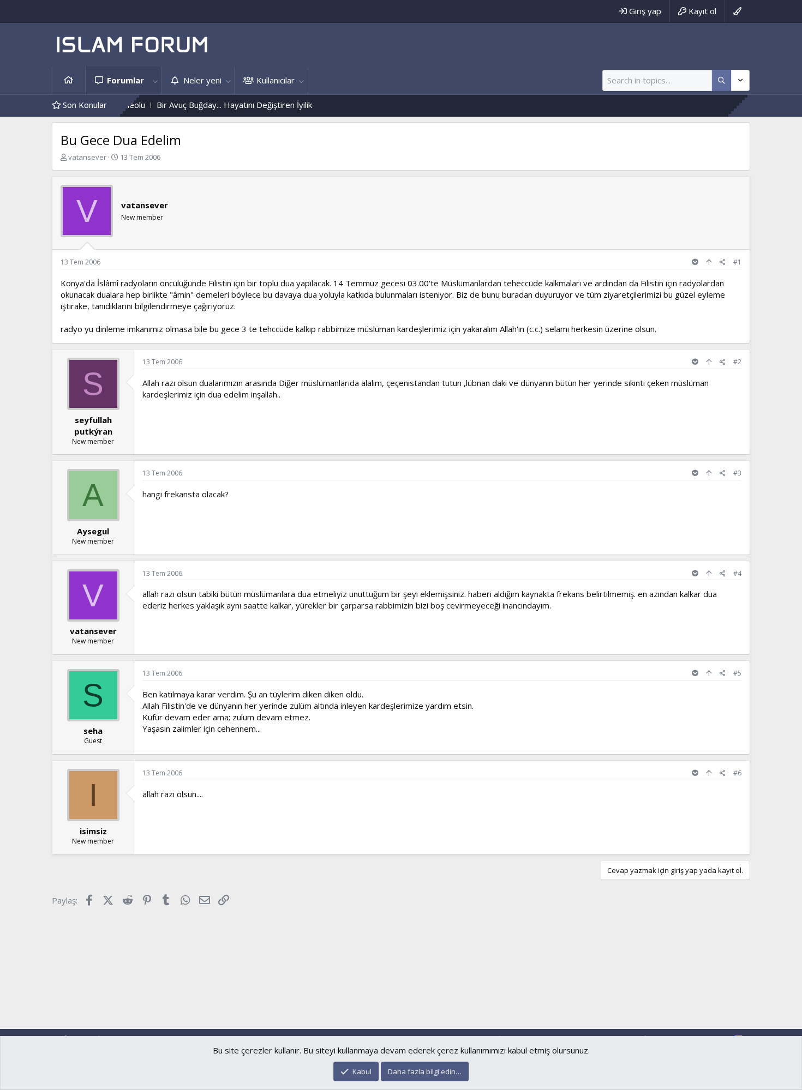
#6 (737, 773)
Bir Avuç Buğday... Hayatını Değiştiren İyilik (208, 104)
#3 (737, 473)
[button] (155, 80)
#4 (737, 573)
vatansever (87, 157)
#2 (737, 361)
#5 (737, 673)
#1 (737, 262)
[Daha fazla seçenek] (721, 80)
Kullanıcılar (275, 80)
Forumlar (125, 80)
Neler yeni (202, 80)
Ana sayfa (68, 80)
